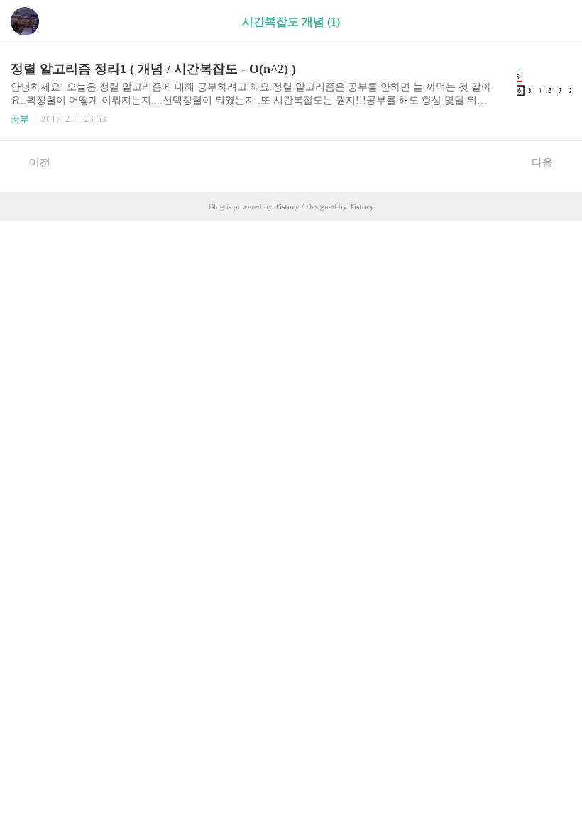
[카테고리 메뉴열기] (557, 21)
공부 (20, 118)
